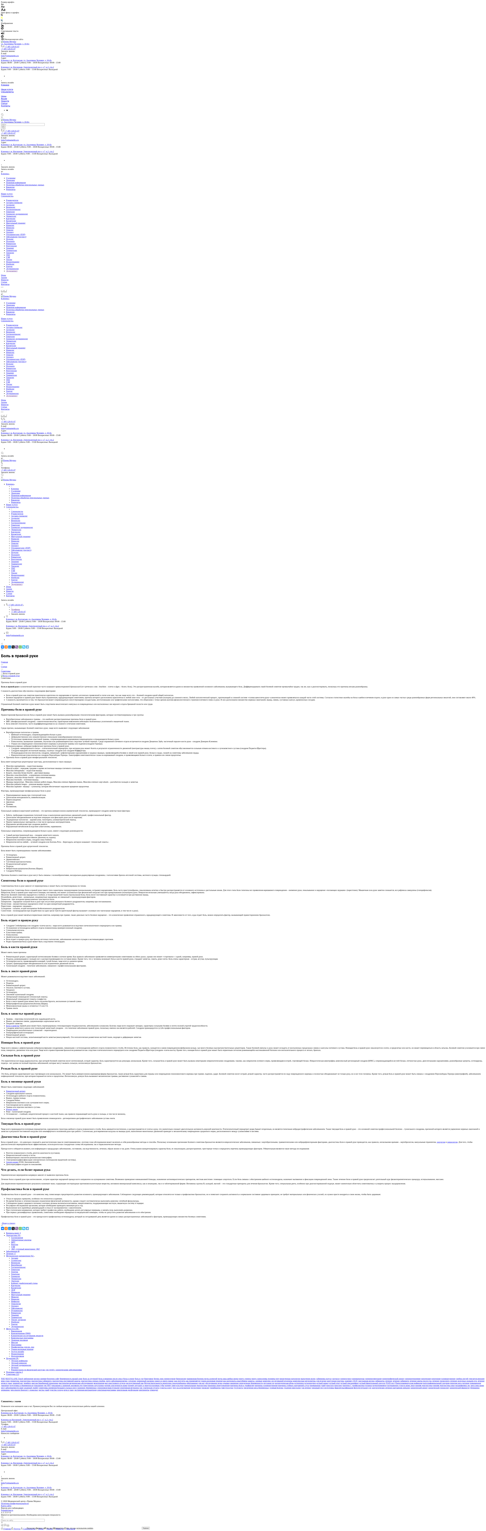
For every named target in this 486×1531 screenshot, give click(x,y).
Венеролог (10, 207)
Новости (5, 101)
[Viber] (16, 646)
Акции (4, 98)
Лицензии (10, 180)
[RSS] (2, 649)
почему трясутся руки (174, 1385)
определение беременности (251, 1383)
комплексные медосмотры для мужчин (310, 1381)
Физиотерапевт (12, 262)
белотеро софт (53, 1379)
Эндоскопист (11, 271)
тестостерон (196, 1388)
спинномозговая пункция (108, 1388)
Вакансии (10, 187)
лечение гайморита (401, 1381)
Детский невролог (19, 1363)
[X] (13, 646)
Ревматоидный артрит (15, 1091)
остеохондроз (310, 1383)
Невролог (10, 228)
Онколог (10, 230)
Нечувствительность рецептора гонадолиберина (165, 1383)
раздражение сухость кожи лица (401, 1385)
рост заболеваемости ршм (12, 1388)
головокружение (448, 1379)
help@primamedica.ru (10, 56)
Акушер (14, 1258)
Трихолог (10, 253)
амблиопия (28, 1379)
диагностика (25, 1381)
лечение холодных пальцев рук (463, 1381)
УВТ (8, 255)
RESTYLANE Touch (14, 1379)
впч (277, 1379)
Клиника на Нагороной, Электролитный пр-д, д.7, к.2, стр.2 (27, 1420)
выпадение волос (308, 1379)
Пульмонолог (17, 1310)
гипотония (435, 1379)
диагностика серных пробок (93, 1381)
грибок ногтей (462, 1379)
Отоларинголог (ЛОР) (15, 234)
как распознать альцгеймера (235, 1381)
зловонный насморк (145, 1381)
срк (140, 1388)
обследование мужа (213, 1383)
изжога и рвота (161, 1381)
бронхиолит (181, 1379)
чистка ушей (43, 1390)
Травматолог (11, 250)
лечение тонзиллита (441, 1381)
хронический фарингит (460, 1388)
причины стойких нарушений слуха (293, 1385)
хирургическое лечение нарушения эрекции (391, 1388)
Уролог (9, 259)
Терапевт (10, 248)
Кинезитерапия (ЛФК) (21, 1333)
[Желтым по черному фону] (2, 18)
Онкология (16, 1304)
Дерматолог (11, 216)
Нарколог (10, 225)
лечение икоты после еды (421, 1381)
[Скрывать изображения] (2, 29)
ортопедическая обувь (284, 1383)
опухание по (268, 1383)
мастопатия (64, 1383)
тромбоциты (215, 1388)
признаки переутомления (219, 1385)
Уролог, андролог (18, 1320)
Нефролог (15, 1301)
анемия (43, 1379)
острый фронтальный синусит (372, 1383)
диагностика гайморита (41, 1381)
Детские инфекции (19, 1361)
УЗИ (8, 257)
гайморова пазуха (323, 1379)
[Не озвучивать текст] (2, 37)
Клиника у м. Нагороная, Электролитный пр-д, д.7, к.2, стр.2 (27, 67)
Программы (16, 1345)
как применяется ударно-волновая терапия (204, 1381)
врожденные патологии (290, 1379)
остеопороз (299, 1383)
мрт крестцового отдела (115, 1383)
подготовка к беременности (21, 1385)
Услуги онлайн (17, 1351)
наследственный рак (135, 1383)
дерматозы (14, 1381)
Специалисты (7, 92)
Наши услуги (7, 89)
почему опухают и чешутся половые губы (146, 1385)
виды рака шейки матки (228, 1379)
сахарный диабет (31, 1388)
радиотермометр (379, 1385)
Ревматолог (11, 244)
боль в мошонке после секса (110, 1379)
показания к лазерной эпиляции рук (67, 1385)
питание (465, 1383)
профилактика (358, 1385)
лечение (388, 1381)
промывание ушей (318, 1385)
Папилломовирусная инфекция (408, 1383)
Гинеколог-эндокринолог (17, 214)
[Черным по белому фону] (2, 15)
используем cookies (84, 1528)
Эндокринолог (12, 269)
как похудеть (179, 1381)
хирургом (441, 1142)
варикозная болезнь (195, 1379)
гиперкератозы (358, 1379)
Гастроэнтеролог (13, 209)
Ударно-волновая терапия (22, 1349)
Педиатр (14, 1367)
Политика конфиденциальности (15, 1503)
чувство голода (56, 1390)
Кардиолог (10, 218)
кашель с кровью (255, 1381)
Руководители (12, 200)
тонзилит (205, 1388)
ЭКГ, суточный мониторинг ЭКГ (25, 1249)
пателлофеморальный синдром (436, 1383)
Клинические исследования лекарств (27, 1336)
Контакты (5, 106)
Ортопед (10, 232)
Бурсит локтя (11, 1109)
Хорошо (146, 1528)
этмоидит (154, 1390)
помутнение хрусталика (93, 1385)
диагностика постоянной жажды (66, 1381)
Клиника (5, 85)
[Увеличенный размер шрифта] (3, 10)
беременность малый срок (71, 1379)
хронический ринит (419, 1388)
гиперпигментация (373, 1379)
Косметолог (11, 221)
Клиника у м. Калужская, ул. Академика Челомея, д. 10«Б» (26, 60)
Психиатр (10, 241)
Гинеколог (15, 1276)
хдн (369, 1388)
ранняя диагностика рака (444, 1385)
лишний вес (18, 1383)
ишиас (171, 1381)
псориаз (368, 1385)
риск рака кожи (477, 1385)
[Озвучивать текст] (2, 34)
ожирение (234, 1383)
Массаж (14, 1342)
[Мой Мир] (9, 646)
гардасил (336, 1379)
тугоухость (238, 1388)
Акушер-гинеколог (14, 203)
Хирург (9, 266)
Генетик (14, 1272)
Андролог (10, 205)
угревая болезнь (276, 1388)
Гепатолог (15, 1274)
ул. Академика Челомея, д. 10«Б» (15, 44)
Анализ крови (12, 1162)
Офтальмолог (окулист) (16, 237)
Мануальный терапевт (15, 223)
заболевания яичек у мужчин (123, 1381)
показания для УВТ (42, 1385)
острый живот (322, 1383)
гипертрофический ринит (393, 1379)
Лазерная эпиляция (19, 1340)
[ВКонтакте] (7, 110)
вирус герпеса (245, 1379)
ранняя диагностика (424, 1385)
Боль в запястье (12, 1026)
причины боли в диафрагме (242, 1385)
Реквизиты (10, 189)
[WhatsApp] (20, 646)
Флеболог (10, 264)
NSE (3, 1379)
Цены (3, 96)
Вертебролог (16, 1265)
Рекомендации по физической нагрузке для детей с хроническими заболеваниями (46, 1370)
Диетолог (15, 1281)
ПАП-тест (390, 1383)
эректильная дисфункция (127, 1390)
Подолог (10, 239)
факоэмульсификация (344, 1388)
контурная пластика (335, 1381)
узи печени (306, 1388)
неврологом (452, 1142)
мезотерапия (99, 1383)
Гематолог (10, 212)
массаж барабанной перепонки (45, 1383)
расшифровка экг (462, 1385)
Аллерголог (16, 1260)
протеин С (347, 1385)
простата (330, 1385)
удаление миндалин (292, 1388)
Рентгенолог (11, 246)
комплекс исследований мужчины (277, 1381)
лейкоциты (380, 1381)
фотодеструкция (361, 1388)
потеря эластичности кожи (115, 1385)
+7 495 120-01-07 (12, 47)
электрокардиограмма (106, 1390)
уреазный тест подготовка (322, 1388)
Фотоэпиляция (17, 1356)
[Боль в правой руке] (10, 676)
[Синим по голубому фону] (2, 21)
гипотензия (426, 1379)
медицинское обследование (81, 1383)
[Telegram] (27, 646)
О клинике (10, 178)
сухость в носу (166, 1388)
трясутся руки (227, 1388)
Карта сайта (6, 1506)
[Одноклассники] (6, 646)
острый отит (334, 1383)
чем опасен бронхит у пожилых (24, 1390)
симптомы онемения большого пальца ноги (58, 1388)
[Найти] (3, 127)
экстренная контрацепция (85, 1390)
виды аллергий (210, 1379)
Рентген (14, 1244)
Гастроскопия (17, 1238)
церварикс (5, 1390)
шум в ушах (69, 1390)
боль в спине (128, 1379)
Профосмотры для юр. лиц (22, 1347)
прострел (338, 1385)
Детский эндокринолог (21, 1365)
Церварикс (475, 1388)
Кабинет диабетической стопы (24, 1283)
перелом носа (456, 1383)
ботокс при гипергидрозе (165, 1379)
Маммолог (15, 1292)
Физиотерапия (17, 1354)
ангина (37, 1379)
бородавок (148, 1379)
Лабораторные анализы (21, 1240)
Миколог (15, 1297)
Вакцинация (16, 1331)
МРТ (13, 1242)
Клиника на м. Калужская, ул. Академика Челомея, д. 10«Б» (27, 1413)
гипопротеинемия (412, 1379)
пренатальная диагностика (195, 1385)
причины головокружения (266, 1385)
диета (108, 1381)
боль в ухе (139, 1379)
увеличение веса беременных (256, 1388)
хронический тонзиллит (438, 1388)
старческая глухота (151, 1388)
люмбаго (27, 1383)
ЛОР (13, 1290)
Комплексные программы (22, 1338)
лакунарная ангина (366, 1381)
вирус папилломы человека (264, 1379)
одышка (226, 1383)
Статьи (4, 103)
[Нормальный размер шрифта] (2, 7)
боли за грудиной (90, 1379)
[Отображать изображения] (2, 26)
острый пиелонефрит (349, 1383)
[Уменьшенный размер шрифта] (2, 4)
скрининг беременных (87, 1388)
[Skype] (23, 646)
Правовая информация (16, 183)
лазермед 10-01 (351, 1381)
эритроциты (144, 1390)
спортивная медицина (129, 1388)
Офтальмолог (17, 1308)
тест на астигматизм (181, 1388)
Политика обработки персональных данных (25, 185)
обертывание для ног (196, 1383)
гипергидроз (345, 1379)
